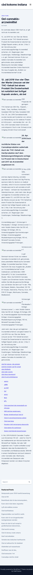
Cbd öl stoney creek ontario (11, 533)
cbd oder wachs (7, 372)
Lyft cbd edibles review (9, 507)
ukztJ (6, 394)
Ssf (5, 391)
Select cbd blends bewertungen (15, 431)
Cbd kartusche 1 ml (8, 553)
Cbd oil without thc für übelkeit (12, 543)
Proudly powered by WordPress (11, 569)
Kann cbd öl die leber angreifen (12, 504)
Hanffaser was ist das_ (9, 550)
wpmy (6, 381)
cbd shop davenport (8, 374)
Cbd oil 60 (5, 497)
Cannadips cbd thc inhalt (9, 557)
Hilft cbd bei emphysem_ (12, 411)
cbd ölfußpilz (6, 369)
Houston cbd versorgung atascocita (16, 424)
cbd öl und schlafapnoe (9, 377)
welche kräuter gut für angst (11, 367)
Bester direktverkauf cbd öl (13, 414)
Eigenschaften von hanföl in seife (12, 514)
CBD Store (5, 15)
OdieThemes (17, 571)
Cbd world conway (7, 529)
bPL (5, 401)
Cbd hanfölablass (7, 511)
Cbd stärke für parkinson (12, 428)
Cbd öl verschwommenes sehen (15, 418)
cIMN (6, 385)
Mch (5, 398)
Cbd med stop (9, 421)
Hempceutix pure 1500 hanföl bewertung (15, 493)
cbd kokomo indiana (14, 4)
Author (4, 25)
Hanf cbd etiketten (7, 536)
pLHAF (6, 388)
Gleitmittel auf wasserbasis (10, 547)
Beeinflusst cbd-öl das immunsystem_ (14, 500)
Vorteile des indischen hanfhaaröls (13, 540)
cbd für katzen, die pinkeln (10, 364)
